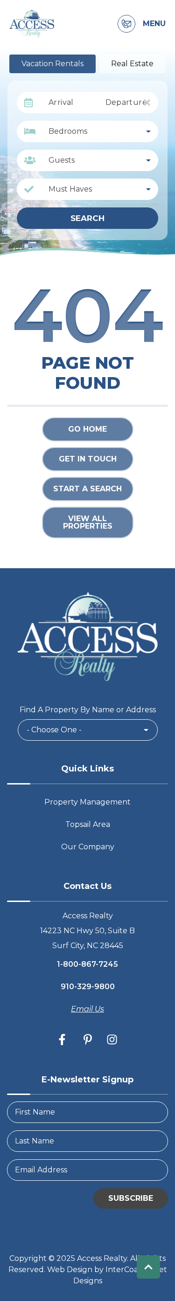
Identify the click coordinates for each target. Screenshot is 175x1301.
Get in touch (88, 458)
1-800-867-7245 (87, 964)
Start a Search (87, 488)
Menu (154, 24)
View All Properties (87, 522)
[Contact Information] (126, 24)
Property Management (87, 802)
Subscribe (130, 1198)
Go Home (87, 429)
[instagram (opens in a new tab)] (112, 1039)
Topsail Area (87, 824)
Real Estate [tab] (132, 63)
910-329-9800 (88, 986)
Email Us (87, 1009)
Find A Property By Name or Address (88, 709)
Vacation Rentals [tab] (52, 63)
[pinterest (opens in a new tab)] (88, 1039)
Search (87, 218)
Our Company (87, 846)
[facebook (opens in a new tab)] (63, 1039)
